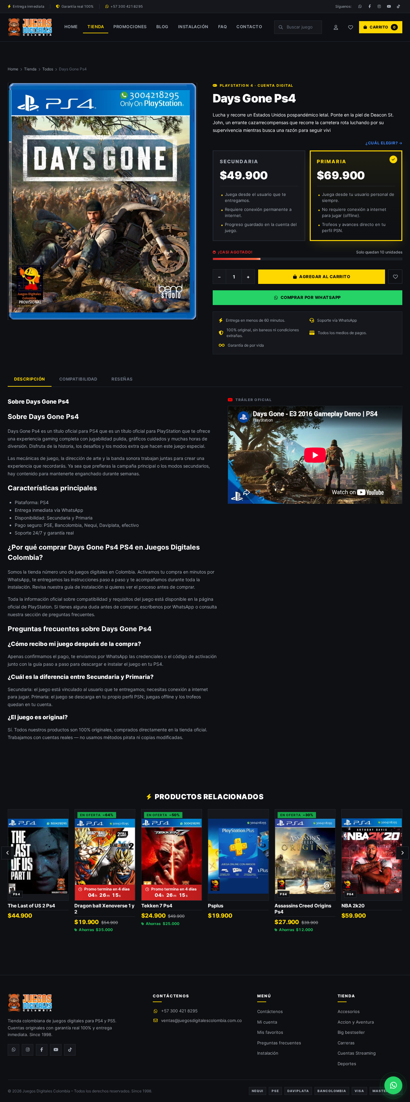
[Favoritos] (350, 27)
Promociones (130, 26)
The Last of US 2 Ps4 (31, 906)
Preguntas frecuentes (279, 1042)
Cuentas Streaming (357, 1053)
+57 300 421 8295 (179, 1010)
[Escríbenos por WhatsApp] (393, 1085)
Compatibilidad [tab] (78, 379)
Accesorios (349, 1011)
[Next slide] (402, 853)
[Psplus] (238, 854)
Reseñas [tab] (122, 379)
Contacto (249, 26)
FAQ (222, 26)
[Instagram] (379, 6)
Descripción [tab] (29, 379)
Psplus (215, 906)
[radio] (259, 195)
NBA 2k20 (353, 906)
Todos (47, 69)
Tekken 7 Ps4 (156, 906)
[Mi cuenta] (336, 27)
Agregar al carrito (324, 276)
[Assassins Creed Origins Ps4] (305, 854)
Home (71, 26)
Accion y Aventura (356, 1022)
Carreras (346, 1042)
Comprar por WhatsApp (311, 297)
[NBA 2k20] (372, 854)
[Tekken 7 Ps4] (172, 854)
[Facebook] (369, 6)
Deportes (347, 1063)
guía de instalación (83, 587)
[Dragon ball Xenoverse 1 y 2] (105, 854)
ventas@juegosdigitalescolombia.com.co (201, 1020)
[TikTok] (398, 6)
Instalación (193, 26)
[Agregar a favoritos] (61, 815)
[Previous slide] (7, 853)
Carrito (383, 27)
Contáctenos (270, 1011)
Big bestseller (351, 1032)
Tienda (95, 26)
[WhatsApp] (360, 6)
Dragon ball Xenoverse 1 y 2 (104, 909)
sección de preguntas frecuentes (59, 614)
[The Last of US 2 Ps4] (38, 854)
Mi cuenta (267, 1022)
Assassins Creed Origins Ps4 (303, 909)
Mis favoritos (270, 1032)
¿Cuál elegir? (381, 143)
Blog (162, 26)
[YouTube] (389, 6)
